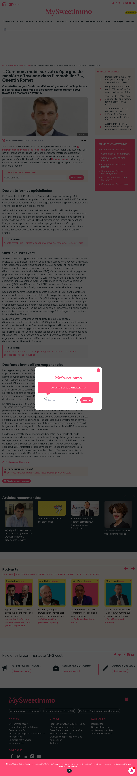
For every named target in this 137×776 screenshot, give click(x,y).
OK (69, 771)
